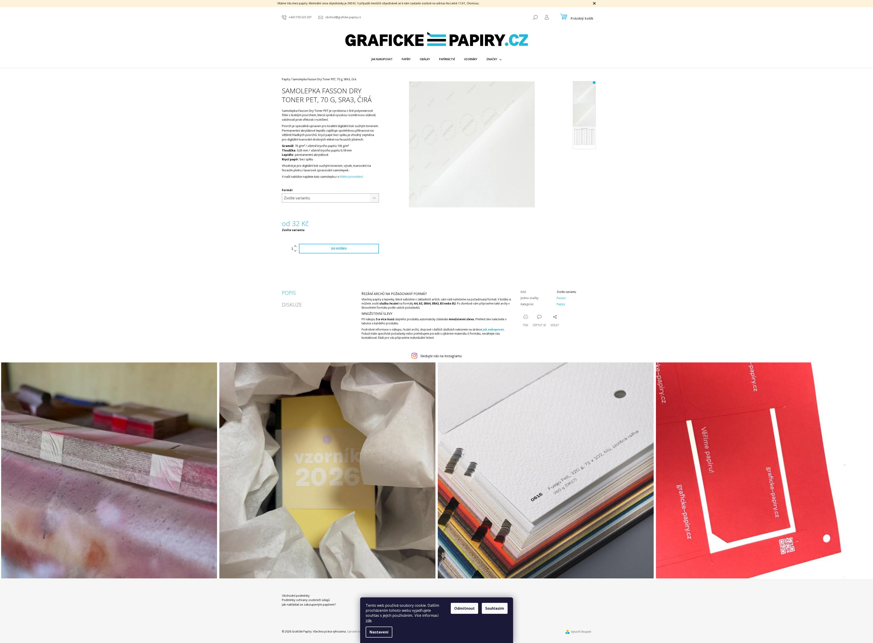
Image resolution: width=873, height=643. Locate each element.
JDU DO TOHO (436, 372)
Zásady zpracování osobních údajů (436, 381)
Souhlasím (494, 608)
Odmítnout (464, 608)
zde (369, 620)
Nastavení (379, 632)
